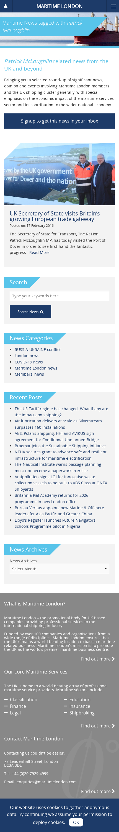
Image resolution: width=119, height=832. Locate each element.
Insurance (78, 706)
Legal (14, 713)
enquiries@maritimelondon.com (47, 781)
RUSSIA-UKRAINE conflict (38, 349)
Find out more (96, 659)
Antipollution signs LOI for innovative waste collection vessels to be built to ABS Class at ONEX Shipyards (61, 483)
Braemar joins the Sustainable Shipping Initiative (60, 445)
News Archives (23, 560)
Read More (39, 252)
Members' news (29, 374)
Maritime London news (36, 368)
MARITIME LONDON (60, 6)
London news (27, 355)
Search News (28, 311)
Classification (22, 699)
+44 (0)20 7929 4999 (30, 773)
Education (78, 699)
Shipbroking (81, 713)
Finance (17, 706)
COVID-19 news (29, 362)
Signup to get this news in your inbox (59, 121)
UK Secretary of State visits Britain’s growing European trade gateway (55, 216)
